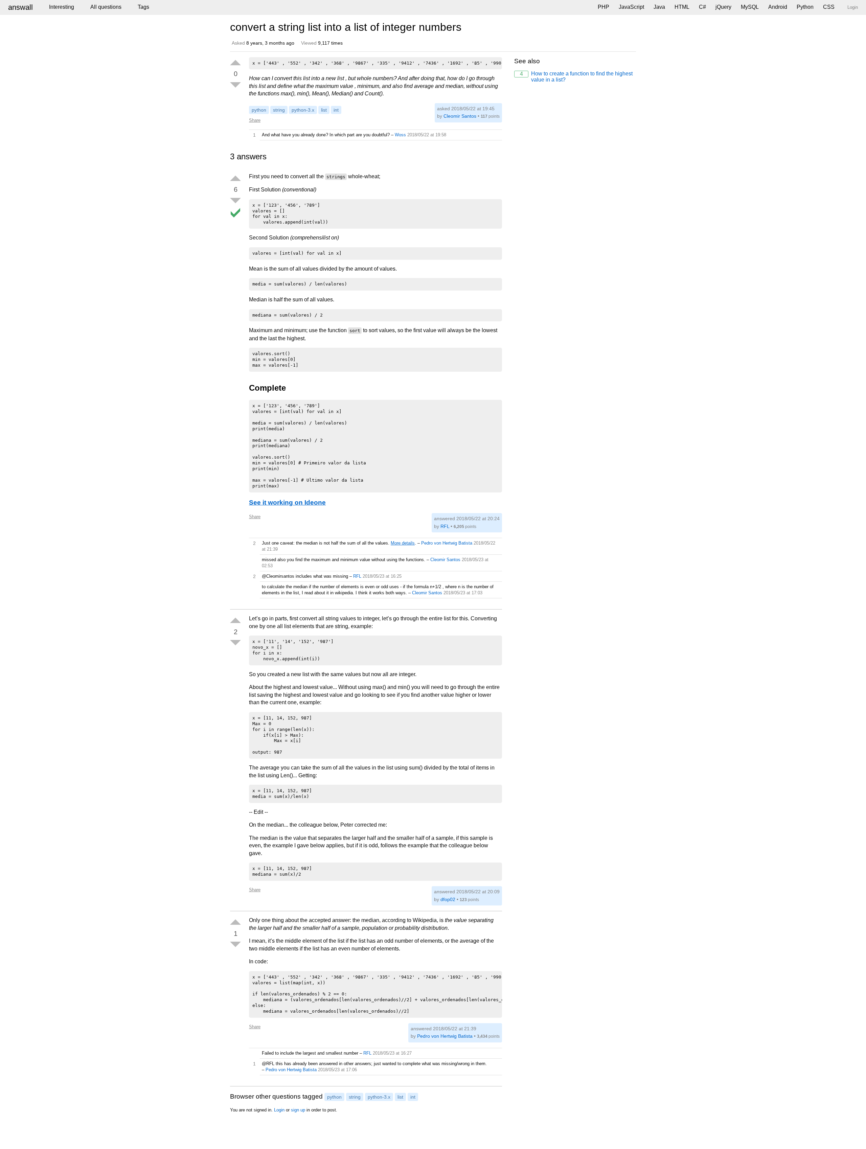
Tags (143, 7)
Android (777, 7)
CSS (829, 7)
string (279, 110)
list (324, 110)
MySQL (750, 7)
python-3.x (303, 110)
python (259, 110)
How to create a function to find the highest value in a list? (576, 77)
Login (279, 1109)
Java (659, 7)
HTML (682, 7)
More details (403, 543)
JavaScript (631, 7)
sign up (298, 1109)
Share (254, 120)
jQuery (723, 7)
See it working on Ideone (287, 502)
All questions (105, 7)
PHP (603, 7)
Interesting (61, 7)
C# (702, 7)
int (336, 110)
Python (805, 7)
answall (20, 7)
